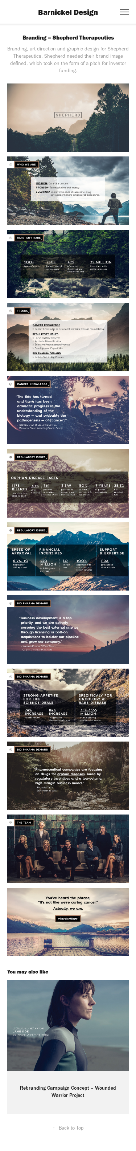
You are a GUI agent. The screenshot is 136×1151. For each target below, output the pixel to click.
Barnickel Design (68, 12)
